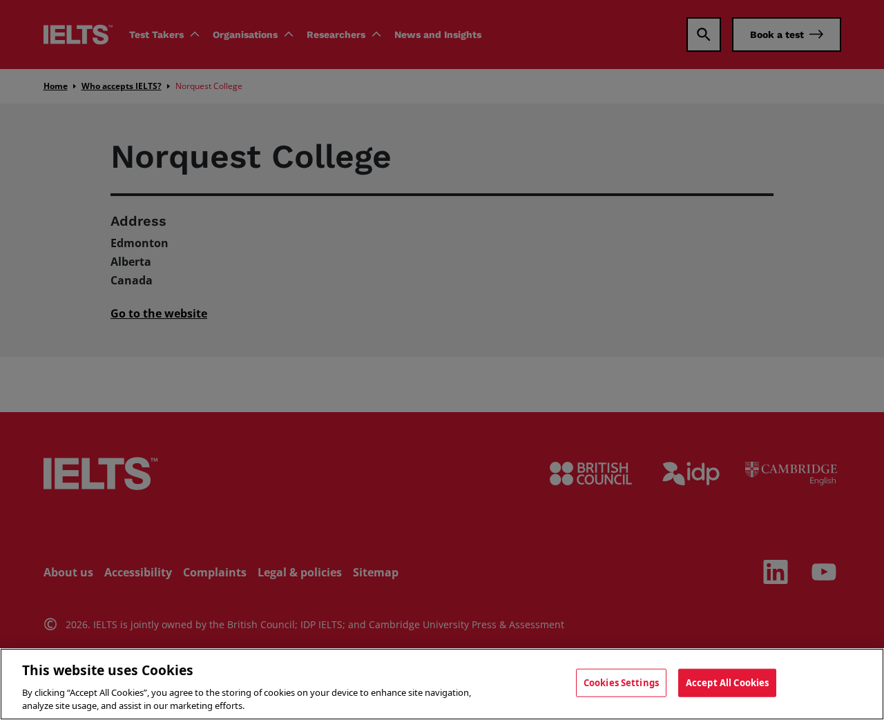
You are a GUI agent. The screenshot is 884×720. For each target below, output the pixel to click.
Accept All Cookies (727, 683)
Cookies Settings (621, 683)
